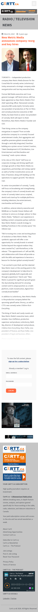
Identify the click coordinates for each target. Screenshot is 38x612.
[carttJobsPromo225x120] (14, 459)
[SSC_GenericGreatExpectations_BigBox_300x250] (17, 415)
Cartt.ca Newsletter (10, 543)
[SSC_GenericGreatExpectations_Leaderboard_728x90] (19, 436)
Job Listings (7, 551)
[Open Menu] (34, 3)
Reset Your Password (11, 557)
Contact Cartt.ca (9, 535)
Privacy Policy (8, 562)
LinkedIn (6, 598)
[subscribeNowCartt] (14, 449)
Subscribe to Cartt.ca (11, 540)
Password (10, 381)
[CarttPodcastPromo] (14, 469)
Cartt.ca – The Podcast (11, 546)
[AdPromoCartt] (14, 477)
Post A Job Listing (10, 554)
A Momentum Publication (22, 496)
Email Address (11, 373)
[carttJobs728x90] (19, 11)
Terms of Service (9, 564)
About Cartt (7, 529)
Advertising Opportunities (12, 532)
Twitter (13, 598)
